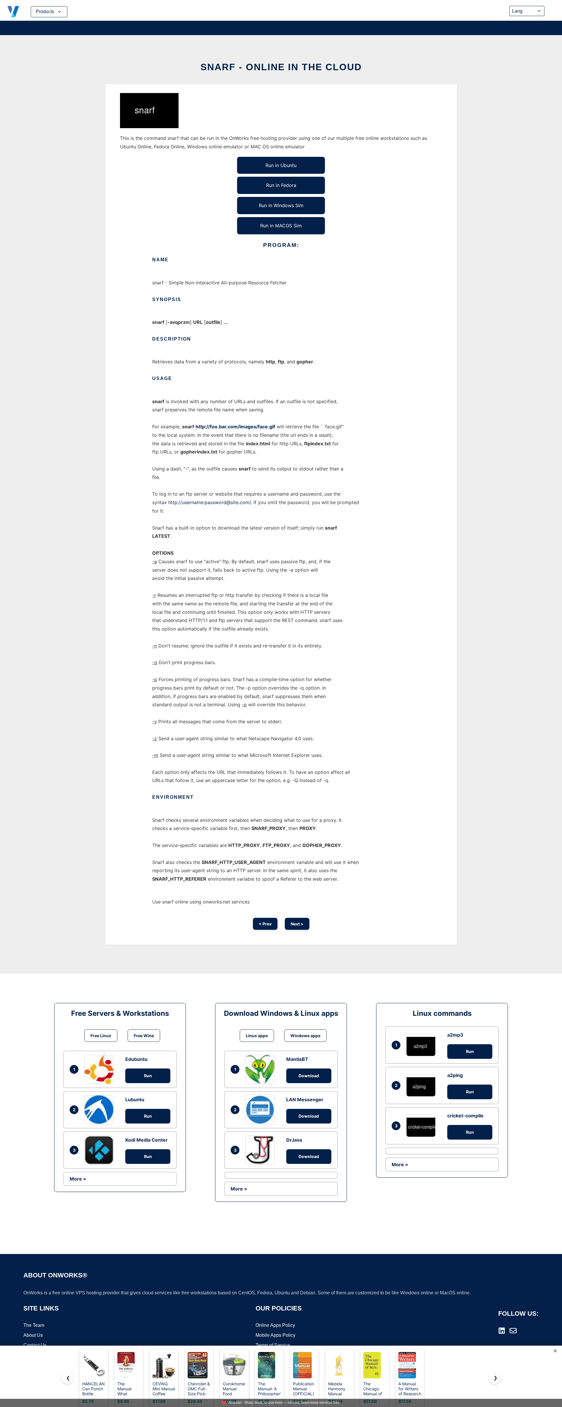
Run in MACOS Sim (281, 226)
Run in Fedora (281, 185)
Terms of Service (273, 1345)
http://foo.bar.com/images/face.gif (235, 427)
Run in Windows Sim (281, 205)
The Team (33, 1325)
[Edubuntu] (100, 1069)
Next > (297, 923)
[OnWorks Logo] (13, 11)
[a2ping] (422, 1085)
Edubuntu (136, 1059)
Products (45, 11)
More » (78, 1179)
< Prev (265, 923)
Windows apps (305, 1035)
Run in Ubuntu (281, 165)
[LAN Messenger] (261, 1109)
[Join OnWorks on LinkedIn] (501, 1330)
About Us (33, 1335)
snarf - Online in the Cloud (281, 67)
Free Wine (144, 1035)
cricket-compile (465, 1116)
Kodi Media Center (146, 1140)
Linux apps (257, 1035)
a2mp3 (455, 1035)
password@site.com (227, 502)
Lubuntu (134, 1099)
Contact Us (35, 1345)
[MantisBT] (261, 1069)
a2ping (455, 1075)
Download (309, 1075)
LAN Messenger (304, 1099)
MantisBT (297, 1059)
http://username (185, 502)
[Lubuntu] (100, 1109)
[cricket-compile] (422, 1125)
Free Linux (100, 1035)
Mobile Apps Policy (275, 1335)
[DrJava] (261, 1150)
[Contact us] (513, 1330)
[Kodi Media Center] (100, 1150)
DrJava (294, 1140)
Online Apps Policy (275, 1325)
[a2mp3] (422, 1045)
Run (148, 1075)
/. (250, 502)
